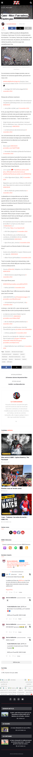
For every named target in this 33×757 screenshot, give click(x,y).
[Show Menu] (2, 2)
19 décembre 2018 (6, 522)
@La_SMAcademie (8, 172)
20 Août (20, 574)
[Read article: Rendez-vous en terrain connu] (16, 475)
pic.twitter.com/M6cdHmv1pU (12, 299)
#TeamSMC (6, 340)
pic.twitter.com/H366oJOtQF (11, 318)
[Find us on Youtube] (22, 699)
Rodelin (11, 359)
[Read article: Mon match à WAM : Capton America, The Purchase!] (16, 444)
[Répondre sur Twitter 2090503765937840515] (7, 656)
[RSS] (27, 548)
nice (23, 356)
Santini (24, 359)
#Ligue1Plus (9, 589)
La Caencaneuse (11, 24)
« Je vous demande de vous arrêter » (20, 728)
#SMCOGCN (6, 105)
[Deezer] (22, 548)
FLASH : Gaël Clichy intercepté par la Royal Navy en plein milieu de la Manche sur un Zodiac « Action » (20, 714)
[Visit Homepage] (16, 2)
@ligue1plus (14, 574)
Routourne (17, 359)
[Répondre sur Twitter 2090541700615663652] (7, 619)
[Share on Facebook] (12, 28)
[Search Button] (31, 2)
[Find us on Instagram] (18, 699)
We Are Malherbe (11, 597)
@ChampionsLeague (21, 297)
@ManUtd (11, 269)
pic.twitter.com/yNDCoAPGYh (18, 284)
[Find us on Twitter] (14, 699)
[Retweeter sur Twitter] (10, 571)
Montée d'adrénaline (14, 356)
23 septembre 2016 (21, 730)
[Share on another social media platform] (28, 28)
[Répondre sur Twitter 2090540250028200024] (7, 592)
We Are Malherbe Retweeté (17, 571)
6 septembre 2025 (21, 746)
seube (3, 361)
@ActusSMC (25, 170)
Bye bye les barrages (17, 351)
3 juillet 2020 (5, 462)
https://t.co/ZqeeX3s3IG (17, 228)
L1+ (7, 574)
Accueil (3, 7)
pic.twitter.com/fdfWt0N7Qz (23, 174)
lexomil (22, 354)
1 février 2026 (21, 718)
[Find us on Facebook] (10, 699)
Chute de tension (6, 354)
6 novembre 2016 (24, 108)
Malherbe (4, 356)
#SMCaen (23, 338)
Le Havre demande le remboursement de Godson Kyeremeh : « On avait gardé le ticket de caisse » (21, 741)
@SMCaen (18, 170)
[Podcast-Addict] (11, 548)
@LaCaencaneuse (19, 172)
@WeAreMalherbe (8, 81)
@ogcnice (17, 81)
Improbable (6, 484)
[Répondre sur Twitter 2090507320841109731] (7, 632)
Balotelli (7, 351)
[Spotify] (16, 548)
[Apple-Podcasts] (5, 548)
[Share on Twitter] (20, 28)
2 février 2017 (22, 24)
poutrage (4, 359)
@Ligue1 (17, 338)
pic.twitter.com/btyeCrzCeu (11, 342)
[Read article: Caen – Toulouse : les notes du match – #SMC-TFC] (16, 504)
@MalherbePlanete (8, 174)
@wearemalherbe (21, 597)
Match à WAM (9, 7)
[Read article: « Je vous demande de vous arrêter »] (4, 729)
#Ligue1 (19, 340)
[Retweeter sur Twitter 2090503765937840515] (10, 656)
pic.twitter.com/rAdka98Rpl (24, 329)
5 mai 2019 (4, 491)
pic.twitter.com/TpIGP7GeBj (11, 148)
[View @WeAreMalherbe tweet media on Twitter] (7, 600)
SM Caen (9, 361)
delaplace (15, 354)
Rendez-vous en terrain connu (11, 488)
